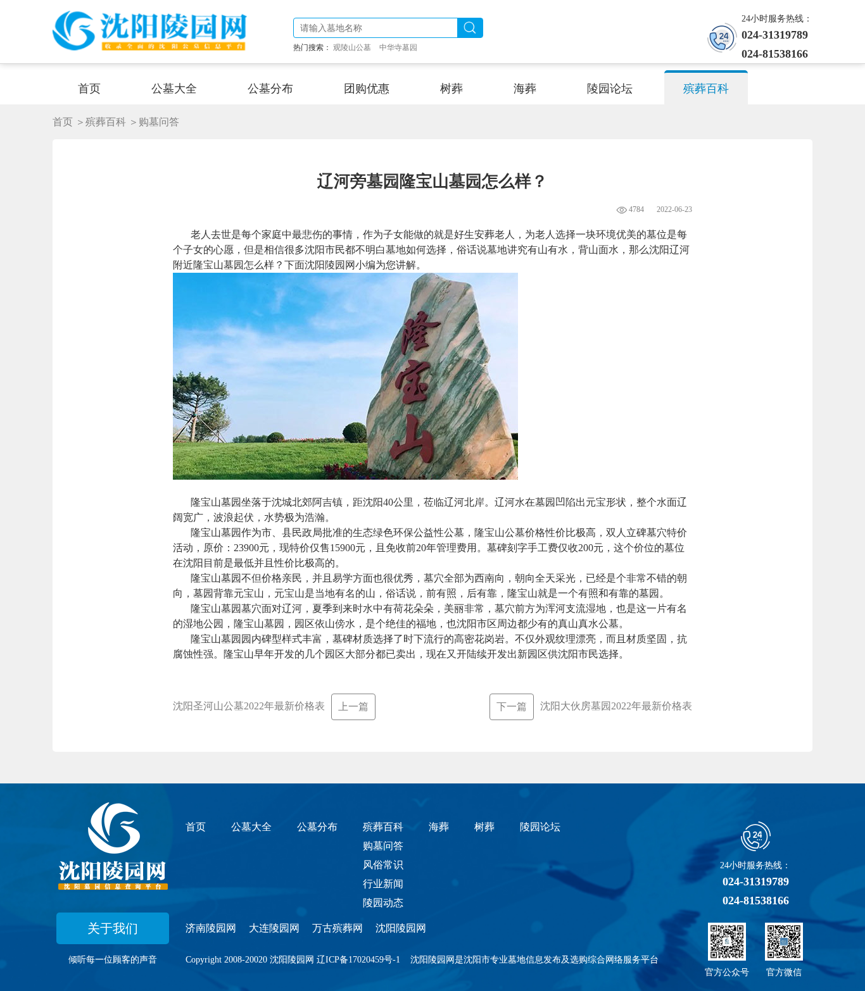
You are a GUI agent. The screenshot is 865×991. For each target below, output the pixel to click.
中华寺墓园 (398, 47)
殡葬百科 (383, 826)
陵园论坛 (540, 826)
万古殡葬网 (337, 928)
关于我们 (112, 928)
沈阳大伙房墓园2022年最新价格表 (594, 706)
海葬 (439, 826)
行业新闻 (383, 883)
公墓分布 (317, 826)
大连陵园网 (274, 928)
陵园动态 (383, 902)
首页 (63, 121)
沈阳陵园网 (401, 928)
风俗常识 (383, 864)
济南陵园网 (211, 928)
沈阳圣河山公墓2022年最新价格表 (271, 706)
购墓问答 (383, 845)
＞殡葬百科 (100, 121)
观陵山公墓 (352, 47)
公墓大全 (251, 826)
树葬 (484, 826)
